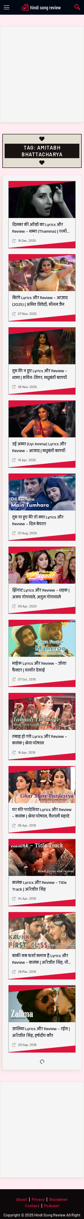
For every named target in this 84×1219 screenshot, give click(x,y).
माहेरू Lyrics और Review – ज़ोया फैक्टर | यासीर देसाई (39, 667)
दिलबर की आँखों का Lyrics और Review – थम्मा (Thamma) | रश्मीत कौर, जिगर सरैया (40, 232)
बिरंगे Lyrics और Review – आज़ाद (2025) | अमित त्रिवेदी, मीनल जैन (40, 302)
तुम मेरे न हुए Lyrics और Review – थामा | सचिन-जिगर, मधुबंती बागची (39, 375)
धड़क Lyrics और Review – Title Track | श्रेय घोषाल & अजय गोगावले (41, 1106)
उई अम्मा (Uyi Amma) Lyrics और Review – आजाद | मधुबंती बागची (39, 448)
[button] (6, 8)
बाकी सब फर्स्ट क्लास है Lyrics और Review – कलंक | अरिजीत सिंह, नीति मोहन (42, 963)
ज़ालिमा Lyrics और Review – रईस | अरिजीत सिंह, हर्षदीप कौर (41, 1033)
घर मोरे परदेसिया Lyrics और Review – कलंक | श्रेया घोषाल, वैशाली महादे (42, 814)
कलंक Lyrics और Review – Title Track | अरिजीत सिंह (39, 886)
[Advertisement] (42, 74)
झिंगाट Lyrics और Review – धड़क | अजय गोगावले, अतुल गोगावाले (41, 594)
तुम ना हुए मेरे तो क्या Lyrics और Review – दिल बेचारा (37, 521)
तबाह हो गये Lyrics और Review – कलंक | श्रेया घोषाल (39, 740)
